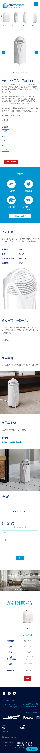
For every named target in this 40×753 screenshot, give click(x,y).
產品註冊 (5, 731)
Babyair (34, 25)
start (15, 589)
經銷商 (4, 728)
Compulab (24, 747)
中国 (13, 700)
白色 (5, 149)
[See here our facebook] (4, 693)
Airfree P (6, 25)
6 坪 (5, 131)
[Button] (36, 4)
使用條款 (20, 743)
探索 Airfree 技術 (20, 216)
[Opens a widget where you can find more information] (32, 749)
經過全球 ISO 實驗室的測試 (12, 442)
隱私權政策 (29, 743)
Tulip (24, 25)
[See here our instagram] (9, 693)
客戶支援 (23, 725)
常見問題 (5, 725)
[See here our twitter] (14, 693)
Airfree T (15, 25)
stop (24, 589)
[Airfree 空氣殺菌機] (13, 3)
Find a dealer (11, 162)
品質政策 (29, 745)
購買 (27, 678)
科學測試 (23, 728)
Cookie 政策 (20, 745)
